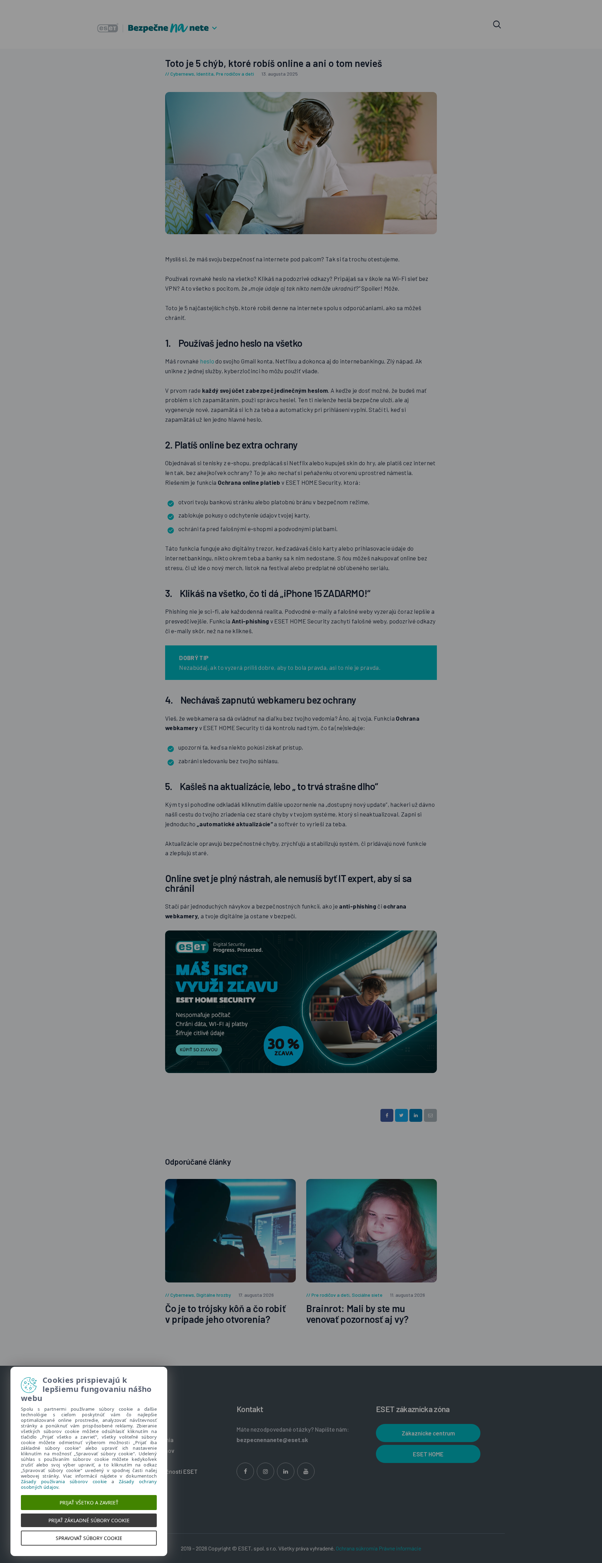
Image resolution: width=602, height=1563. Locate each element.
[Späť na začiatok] (583, 1460)
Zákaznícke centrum (428, 1433)
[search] (497, 25)
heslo (207, 361)
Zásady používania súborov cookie (64, 1481)
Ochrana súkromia (357, 1548)
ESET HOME (428, 1453)
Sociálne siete (367, 1295)
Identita (205, 74)
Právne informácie (400, 1548)
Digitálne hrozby (213, 1295)
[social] (245, 1471)
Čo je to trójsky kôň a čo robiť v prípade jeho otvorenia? (225, 1314)
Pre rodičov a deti (235, 74)
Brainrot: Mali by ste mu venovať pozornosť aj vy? (357, 1314)
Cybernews (182, 74)
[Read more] (230, 1230)
